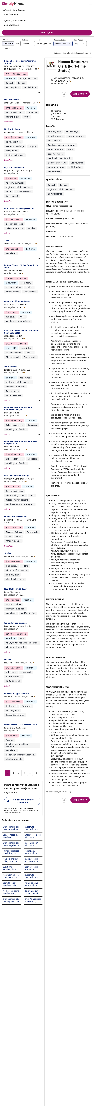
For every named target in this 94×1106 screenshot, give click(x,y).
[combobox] (47, 14)
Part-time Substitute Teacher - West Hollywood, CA (20, 442)
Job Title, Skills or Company (14, 10)
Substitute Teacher (12, 100)
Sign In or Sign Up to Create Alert (23, 801)
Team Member (10, 367)
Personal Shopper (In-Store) (16, 693)
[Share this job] (64, 94)
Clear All (7, 48)
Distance (25, 40)
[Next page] (36, 773)
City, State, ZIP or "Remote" (14, 20)
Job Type (39, 40)
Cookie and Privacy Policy (12, 812)
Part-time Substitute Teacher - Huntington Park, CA (18, 408)
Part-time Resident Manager (17, 475)
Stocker (7, 553)
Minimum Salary (59, 40)
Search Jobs (47, 32)
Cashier (7, 659)
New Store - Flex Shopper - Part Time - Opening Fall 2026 (21, 331)
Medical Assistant (12, 129)
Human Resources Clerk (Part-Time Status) (20, 62)
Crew (7, 241)
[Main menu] (90, 3)
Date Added (78, 40)
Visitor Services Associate (15, 623)
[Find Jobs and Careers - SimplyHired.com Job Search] (13, 4)
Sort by (4, 40)
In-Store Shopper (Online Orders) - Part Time (21, 266)
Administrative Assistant (15, 516)
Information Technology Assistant (19, 208)
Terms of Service (19, 810)
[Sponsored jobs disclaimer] (90, 53)
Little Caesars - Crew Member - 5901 (20, 725)
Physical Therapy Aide (14, 167)
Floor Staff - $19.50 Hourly (15, 589)
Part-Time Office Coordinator (17, 301)
